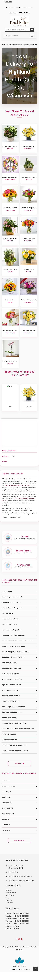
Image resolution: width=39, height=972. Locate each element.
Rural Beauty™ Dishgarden (10, 146)
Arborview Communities (11, 602)
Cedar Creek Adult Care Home (13, 646)
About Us (9, 900)
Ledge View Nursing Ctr (11, 690)
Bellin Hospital (7, 613)
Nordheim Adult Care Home (12, 712)
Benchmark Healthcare (10, 619)
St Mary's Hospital (9, 734)
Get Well (29, 407)
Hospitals (9, 890)
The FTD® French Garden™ (10, 269)
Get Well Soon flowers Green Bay (17, 485)
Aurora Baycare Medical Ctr (12, 597)
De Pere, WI (6, 830)
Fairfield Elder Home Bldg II (12, 668)
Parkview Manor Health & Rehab (14, 723)
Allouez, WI (6, 781)
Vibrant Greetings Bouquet (29, 208)
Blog (7, 898)
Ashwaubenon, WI (8, 786)
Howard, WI (6, 797)
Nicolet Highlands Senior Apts (13, 707)
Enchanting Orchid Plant (10, 361)
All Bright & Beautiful (28, 330)
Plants (10, 407)
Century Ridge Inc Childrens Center (15, 652)
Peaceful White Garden (28, 177)
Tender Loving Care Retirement (14, 745)
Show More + (19, 763)
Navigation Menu (12, 36)
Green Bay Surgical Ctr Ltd (12, 679)
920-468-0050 (24, 13)
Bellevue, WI (6, 792)
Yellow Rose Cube (29, 146)
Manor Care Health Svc (10, 701)
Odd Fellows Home (9, 718)
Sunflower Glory (10, 300)
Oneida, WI (6, 819)
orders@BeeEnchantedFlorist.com (20, 876)
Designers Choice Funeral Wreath (10, 177)
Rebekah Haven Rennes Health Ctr (15, 751)
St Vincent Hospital (9, 740)
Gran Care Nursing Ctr (10, 674)
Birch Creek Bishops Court (12, 630)
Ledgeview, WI (7, 808)
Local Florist (10, 895)
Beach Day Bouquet (10, 208)
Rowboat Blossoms (29, 238)
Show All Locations (19, 840)
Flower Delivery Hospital (14, 44)
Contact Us (9, 903)
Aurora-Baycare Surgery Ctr (12, 608)
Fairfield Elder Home (9, 663)
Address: (5, 456)
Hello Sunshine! (29, 269)
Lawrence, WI (7, 803)
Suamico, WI (6, 825)
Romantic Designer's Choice (29, 300)
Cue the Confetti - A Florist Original (10, 330)
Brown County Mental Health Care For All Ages (19, 641)
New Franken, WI (8, 814)
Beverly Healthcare (9, 624)
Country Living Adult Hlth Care (13, 657)
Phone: (4, 461)
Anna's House (7, 591)
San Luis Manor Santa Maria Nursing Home (18, 729)
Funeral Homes (11, 893)
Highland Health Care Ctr (11, 685)
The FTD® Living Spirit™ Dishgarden (10, 238)
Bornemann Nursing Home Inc (13, 635)
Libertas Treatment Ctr (11, 696)
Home (3, 44)
